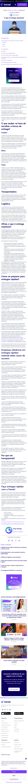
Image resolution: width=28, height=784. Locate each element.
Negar (14, 775)
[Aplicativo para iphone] (6, 713)
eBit (21, 110)
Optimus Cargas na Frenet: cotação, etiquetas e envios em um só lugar (14, 639)
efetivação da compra (6, 285)
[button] (26, 758)
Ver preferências (14, 779)
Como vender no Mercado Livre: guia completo (14, 661)
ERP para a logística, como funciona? (11, 557)
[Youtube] (10, 710)
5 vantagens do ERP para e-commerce (11, 570)
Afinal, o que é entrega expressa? (8, 53)
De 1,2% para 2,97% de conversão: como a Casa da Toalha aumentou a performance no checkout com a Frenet (14, 615)
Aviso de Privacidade (18, 782)
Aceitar (14, 771)
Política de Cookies (9, 782)
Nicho (4, 44)
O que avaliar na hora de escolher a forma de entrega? (12, 40)
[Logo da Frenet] (6, 4)
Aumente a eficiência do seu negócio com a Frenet (12, 64)
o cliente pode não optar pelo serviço (14, 184)
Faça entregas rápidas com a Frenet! (9, 62)
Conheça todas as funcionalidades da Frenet (13, 523)
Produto (4, 42)
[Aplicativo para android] (19, 713)
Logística (4, 51)
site (10, 494)
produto (8, 167)
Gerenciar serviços (13, 768)
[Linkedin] (5, 710)
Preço (4, 46)
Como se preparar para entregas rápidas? (10, 55)
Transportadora (5, 49)
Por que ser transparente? (7, 60)
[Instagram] (7, 710)
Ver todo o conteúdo (17, 531)
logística (10, 207)
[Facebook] (2, 710)
